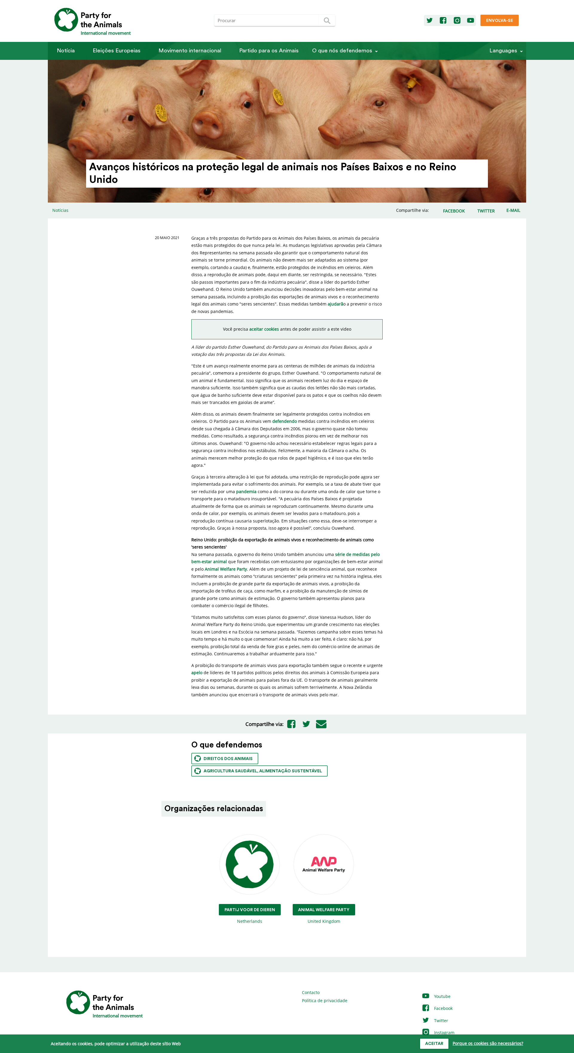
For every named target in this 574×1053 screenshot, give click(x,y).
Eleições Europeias (117, 51)
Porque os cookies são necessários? (488, 1043)
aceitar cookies (264, 329)
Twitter (440, 1020)
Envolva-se (499, 21)
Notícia (66, 51)
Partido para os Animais (269, 51)
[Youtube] (470, 20)
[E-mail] (321, 724)
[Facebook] (443, 20)
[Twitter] (429, 20)
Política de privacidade (324, 1000)
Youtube (442, 996)
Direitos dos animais (228, 759)
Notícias (60, 210)
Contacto (311, 992)
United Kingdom (323, 916)
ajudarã (335, 304)
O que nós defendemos (342, 51)
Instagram (443, 1032)
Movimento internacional (189, 51)
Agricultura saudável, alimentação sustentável (263, 771)
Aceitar (434, 1044)
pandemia (246, 491)
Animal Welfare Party (226, 569)
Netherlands (250, 916)
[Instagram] (457, 20)
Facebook (443, 1008)
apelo (196, 672)
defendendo (284, 421)
